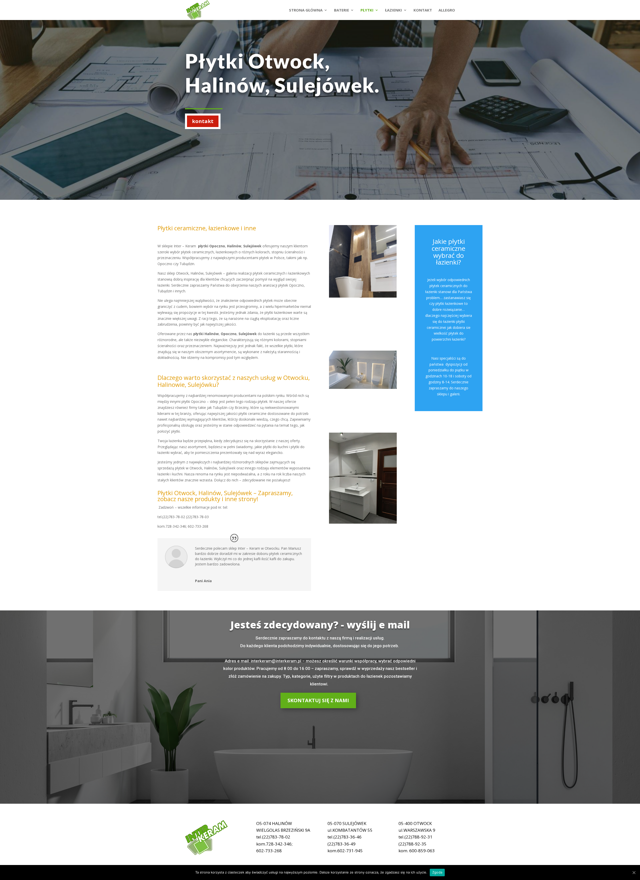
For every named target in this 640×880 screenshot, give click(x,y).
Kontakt (423, 10)
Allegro (446, 10)
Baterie (341, 10)
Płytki (367, 10)
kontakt (203, 121)
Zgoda (437, 872)
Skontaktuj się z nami (318, 700)
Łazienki (393, 10)
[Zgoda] (633, 872)
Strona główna (305, 10)
